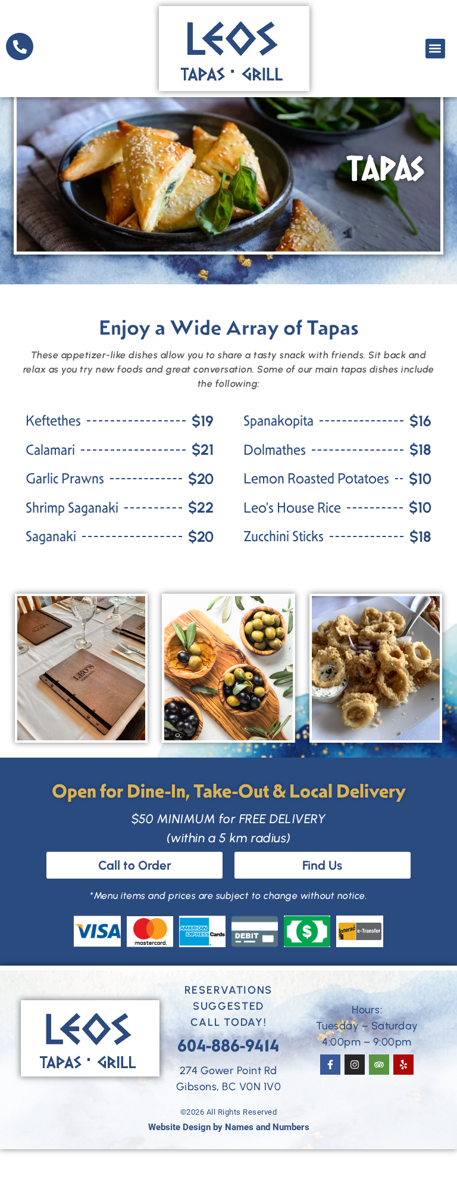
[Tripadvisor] (379, 1064)
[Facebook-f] (330, 1064)
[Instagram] (355, 1064)
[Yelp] (403, 1064)
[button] (435, 48)
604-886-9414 (228, 1045)
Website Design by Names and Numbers (228, 1127)
